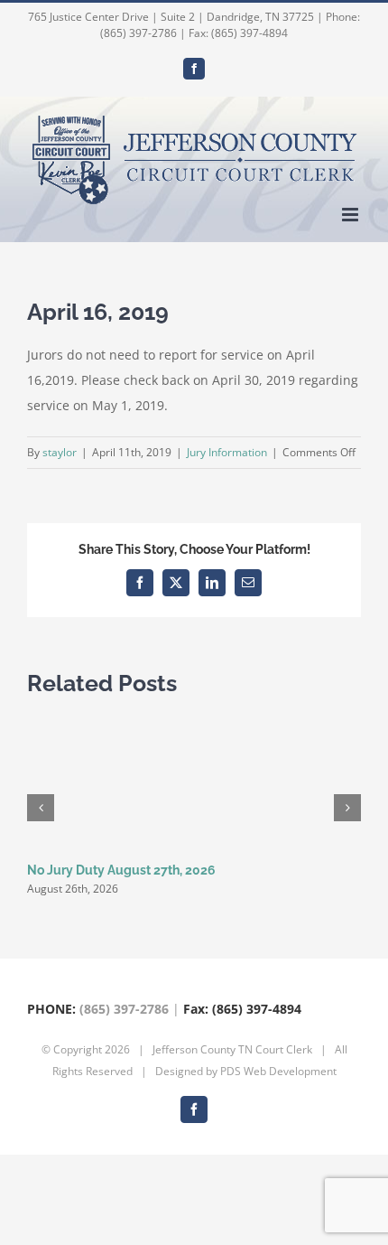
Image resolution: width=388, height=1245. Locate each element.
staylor (59, 452)
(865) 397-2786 (124, 1008)
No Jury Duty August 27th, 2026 (121, 870)
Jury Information (227, 452)
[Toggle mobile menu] (351, 214)
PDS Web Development (278, 1071)
